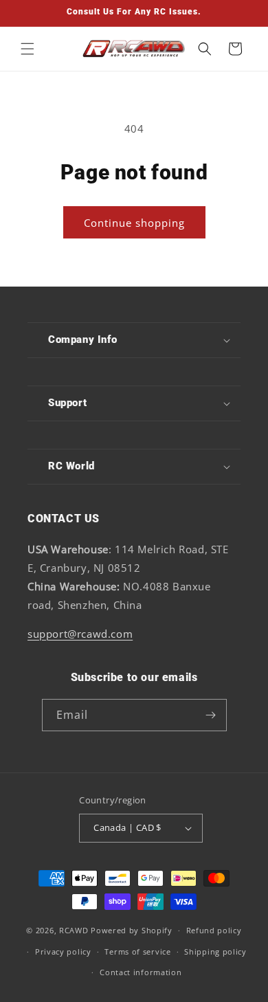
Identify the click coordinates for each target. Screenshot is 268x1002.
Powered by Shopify (131, 930)
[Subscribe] (211, 715)
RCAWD (74, 930)
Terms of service (137, 951)
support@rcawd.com (80, 634)
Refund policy (214, 930)
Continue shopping (134, 223)
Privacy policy (63, 951)
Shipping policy (215, 951)
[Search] (205, 49)
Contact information (140, 972)
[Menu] (27, 49)
